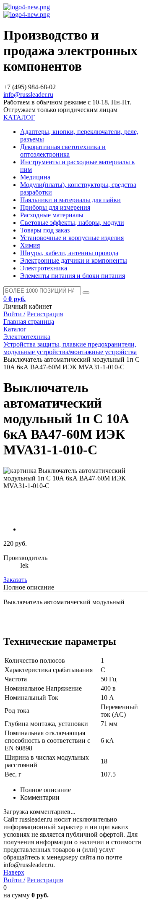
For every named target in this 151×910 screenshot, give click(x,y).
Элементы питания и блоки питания (72, 275)
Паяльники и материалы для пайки (70, 199)
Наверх (13, 872)
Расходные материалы (51, 215)
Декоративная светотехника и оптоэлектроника (63, 150)
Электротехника (43, 268)
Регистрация (45, 314)
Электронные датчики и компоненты (73, 260)
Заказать (15, 579)
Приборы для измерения (55, 207)
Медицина (35, 177)
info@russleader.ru (28, 94)
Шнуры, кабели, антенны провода (69, 252)
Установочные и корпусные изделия (72, 237)
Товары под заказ (45, 230)
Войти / (14, 314)
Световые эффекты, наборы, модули (72, 222)
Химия (30, 245)
